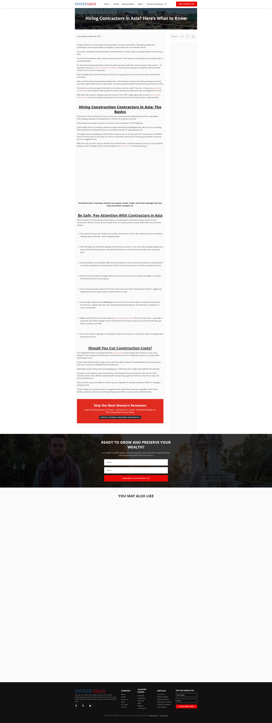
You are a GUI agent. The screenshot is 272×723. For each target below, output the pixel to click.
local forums (126, 146)
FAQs (123, 702)
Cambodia (141, 696)
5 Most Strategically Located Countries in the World (136, 579)
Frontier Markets (162, 697)
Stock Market (161, 707)
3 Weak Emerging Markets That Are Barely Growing (136, 608)
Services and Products (155, 4)
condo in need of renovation (105, 68)
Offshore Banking (163, 699)
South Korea (142, 708)
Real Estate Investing (164, 702)
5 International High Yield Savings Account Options (136, 550)
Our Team (124, 704)
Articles (116, 4)
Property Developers (164, 704)
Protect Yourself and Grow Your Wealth (120, 417)
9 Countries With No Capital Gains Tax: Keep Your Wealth (136, 637)
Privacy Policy (153, 715)
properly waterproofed (123, 318)
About (106, 4)
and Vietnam (117, 353)
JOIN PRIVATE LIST (186, 4)
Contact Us (125, 699)
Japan (139, 703)
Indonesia (141, 701)
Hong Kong (141, 698)
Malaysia (140, 706)
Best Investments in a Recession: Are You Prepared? (136, 666)
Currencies (160, 694)
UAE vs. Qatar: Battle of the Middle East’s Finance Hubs (136, 521)
